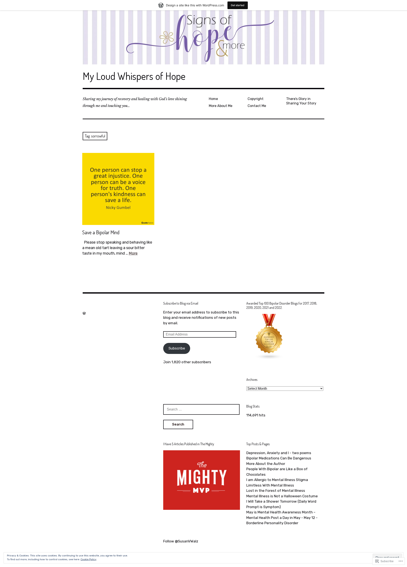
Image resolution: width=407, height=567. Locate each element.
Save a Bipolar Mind (101, 232)
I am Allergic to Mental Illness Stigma (277, 480)
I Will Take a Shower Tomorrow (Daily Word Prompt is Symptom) (281, 504)
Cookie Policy (88, 559)
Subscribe (177, 348)
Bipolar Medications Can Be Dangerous (278, 458)
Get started (237, 5)
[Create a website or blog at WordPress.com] (84, 313)
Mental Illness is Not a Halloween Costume (282, 496)
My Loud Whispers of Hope (134, 75)
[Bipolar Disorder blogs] (269, 358)
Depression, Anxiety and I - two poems (278, 453)
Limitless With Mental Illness (270, 485)
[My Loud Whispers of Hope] (203, 37)
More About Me (220, 106)
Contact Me (257, 106)
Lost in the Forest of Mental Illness (275, 490)
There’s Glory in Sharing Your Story (301, 101)
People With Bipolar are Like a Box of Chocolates (277, 472)
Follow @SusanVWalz (180, 541)
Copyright (255, 99)
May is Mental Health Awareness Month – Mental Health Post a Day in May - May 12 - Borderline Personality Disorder (282, 517)
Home (213, 99)
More (133, 253)
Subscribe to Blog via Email (180, 303)
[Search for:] (201, 409)
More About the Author (265, 464)
